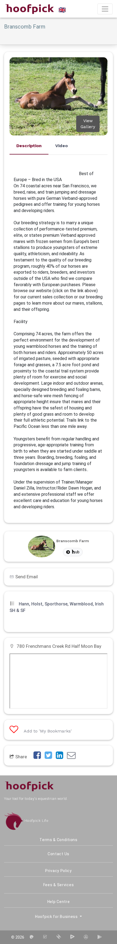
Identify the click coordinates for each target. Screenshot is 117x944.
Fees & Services (58, 885)
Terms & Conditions (58, 840)
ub (77, 552)
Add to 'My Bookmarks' (48, 731)
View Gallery (88, 123)
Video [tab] (61, 145)
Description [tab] (29, 145)
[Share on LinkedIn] (61, 756)
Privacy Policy (58, 871)
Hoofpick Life (35, 821)
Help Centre (58, 901)
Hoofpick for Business (57, 916)
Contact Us (58, 854)
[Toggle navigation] (105, 9)
